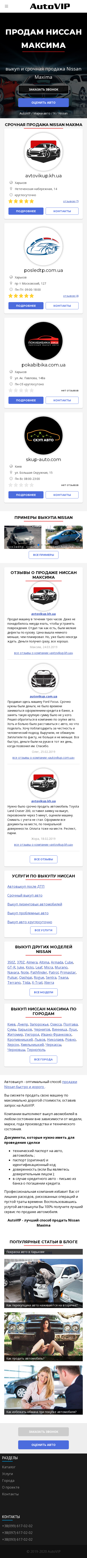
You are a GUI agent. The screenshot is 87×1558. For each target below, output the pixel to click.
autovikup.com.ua (43, 696)
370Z (21, 962)
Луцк (73, 1029)
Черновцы (16, 1049)
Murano (61, 967)
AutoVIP (25, 113)
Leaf (38, 967)
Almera (32, 962)
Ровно (70, 1039)
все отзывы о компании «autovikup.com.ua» (43, 758)
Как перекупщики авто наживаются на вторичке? (41, 1305)
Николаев (55, 1039)
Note (25, 972)
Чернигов (42, 1029)
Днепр (22, 1024)
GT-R (11, 967)
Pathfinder (38, 972)
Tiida (26, 982)
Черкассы (53, 1044)
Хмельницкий (32, 1044)
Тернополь (36, 1049)
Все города (43, 1059)
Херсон (13, 1044)
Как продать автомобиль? (25, 1358)
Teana (63, 977)
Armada (57, 962)
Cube (69, 962)
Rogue (39, 977)
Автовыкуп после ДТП (26, 886)
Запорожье (39, 1024)
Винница (59, 1029)
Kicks (30, 967)
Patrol (53, 972)
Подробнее (26, 211)
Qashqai (25, 977)
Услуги (7, 1473)
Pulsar (12, 977)
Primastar (68, 972)
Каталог (8, 1467)
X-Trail (37, 982)
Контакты (10, 1494)
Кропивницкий (20, 1039)
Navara (13, 972)
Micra (48, 967)
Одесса (56, 1024)
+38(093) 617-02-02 (17, 1539)
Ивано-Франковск (56, 1034)
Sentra (51, 977)
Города (8, 1480)
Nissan (63, 113)
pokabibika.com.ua (44, 365)
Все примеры (43, 554)
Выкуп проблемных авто (28, 913)
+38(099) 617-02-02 (17, 1526)
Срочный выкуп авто (24, 895)
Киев (11, 1024)
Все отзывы (43, 859)
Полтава (70, 1024)
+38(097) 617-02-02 (17, 1532)
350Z (11, 962)
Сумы (11, 1029)
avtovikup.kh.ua (43, 176)
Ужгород (32, 1034)
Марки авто (41, 113)
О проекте (10, 1487)
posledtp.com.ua (43, 270)
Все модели (43, 992)
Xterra (49, 982)
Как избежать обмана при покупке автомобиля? (41, 1412)
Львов (39, 1039)
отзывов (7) (71, 201)
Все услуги (43, 930)
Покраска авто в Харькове (25, 1252)
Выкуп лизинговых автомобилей (34, 904)
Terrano (14, 982)
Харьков (25, 1029)
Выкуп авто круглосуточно (29, 922)
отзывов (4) (71, 296)
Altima (44, 962)
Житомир (15, 1034)
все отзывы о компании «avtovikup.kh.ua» (43, 653)
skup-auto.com (43, 459)
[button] (38, 545)
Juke (20, 967)
